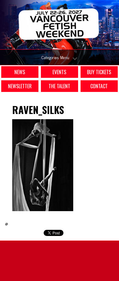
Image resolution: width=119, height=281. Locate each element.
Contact (99, 86)
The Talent (59, 86)
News (19, 72)
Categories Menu (55, 57)
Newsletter (20, 86)
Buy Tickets (99, 72)
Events (59, 72)
